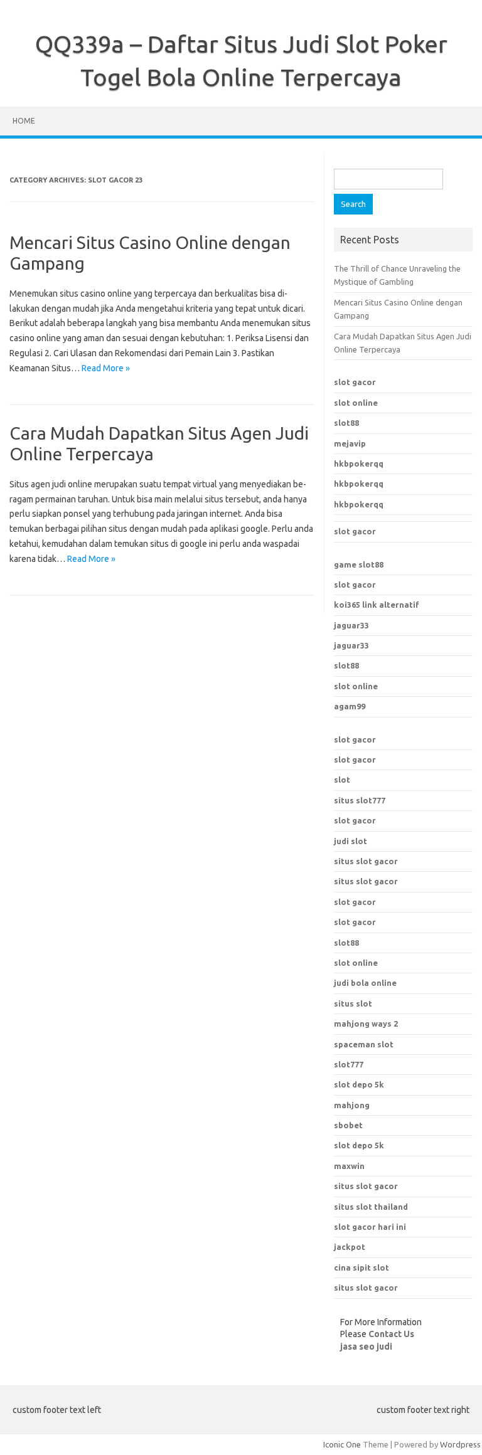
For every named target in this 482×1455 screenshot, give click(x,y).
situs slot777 (359, 800)
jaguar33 (351, 625)
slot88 (346, 422)
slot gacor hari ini (370, 1226)
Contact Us (391, 1334)
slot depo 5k (359, 1084)
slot (342, 779)
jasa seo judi (366, 1346)
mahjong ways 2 (366, 1023)
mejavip (350, 443)
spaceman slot (364, 1044)
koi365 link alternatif (376, 604)
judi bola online (365, 982)
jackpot (349, 1246)
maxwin (349, 1165)
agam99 (349, 706)
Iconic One (342, 1444)
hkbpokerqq (358, 463)
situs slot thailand (371, 1206)
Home (24, 121)
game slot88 (358, 564)
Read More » (106, 368)
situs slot (353, 1003)
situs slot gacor (366, 861)
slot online (356, 402)
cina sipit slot (361, 1267)
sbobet (348, 1125)
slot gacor (355, 382)
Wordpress (460, 1444)
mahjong (352, 1105)
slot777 (348, 1064)
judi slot (350, 841)
